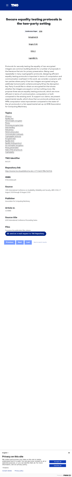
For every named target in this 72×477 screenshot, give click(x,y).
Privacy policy (19, 471)
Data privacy (9, 130)
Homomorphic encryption (13, 121)
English (4, 453)
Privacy (7, 123)
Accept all (57, 462)
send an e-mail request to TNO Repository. (27, 234)
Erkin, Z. (33, 51)
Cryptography (9, 152)
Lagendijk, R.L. (33, 58)
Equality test (9, 118)
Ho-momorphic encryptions (14, 145)
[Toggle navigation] (7, 5)
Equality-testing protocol (13, 143)
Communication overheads (14, 134)
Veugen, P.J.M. (33, 44)
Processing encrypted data (14, 125)
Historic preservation (12, 132)
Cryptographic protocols (13, 136)
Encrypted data (10, 139)
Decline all (57, 465)
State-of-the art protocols (13, 150)
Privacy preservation (12, 148)
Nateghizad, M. (33, 37)
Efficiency (8, 116)
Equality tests (9, 141)
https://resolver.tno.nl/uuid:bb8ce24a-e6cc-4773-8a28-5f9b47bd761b (28, 171)
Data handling (10, 127)
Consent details (7, 471)
